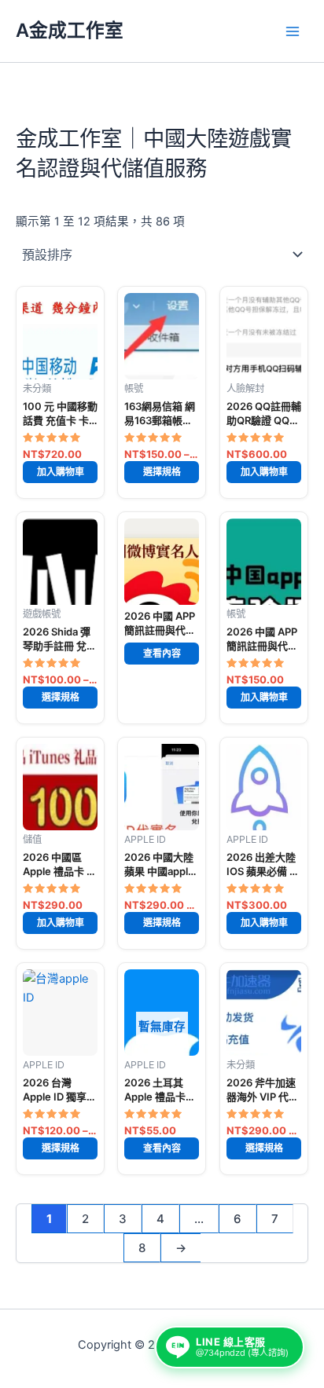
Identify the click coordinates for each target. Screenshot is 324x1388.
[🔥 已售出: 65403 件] (60, 1012)
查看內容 (162, 654)
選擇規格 (162, 472)
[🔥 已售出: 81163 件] (161, 336)
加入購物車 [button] (60, 472)
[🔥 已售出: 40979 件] (263, 561)
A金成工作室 (69, 30)
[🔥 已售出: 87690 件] (60, 336)
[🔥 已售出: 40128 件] (263, 787)
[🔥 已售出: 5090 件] (60, 787)
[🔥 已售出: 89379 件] (60, 561)
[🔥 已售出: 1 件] (161, 561)
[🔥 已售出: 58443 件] (161, 787)
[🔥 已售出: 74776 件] (263, 1012)
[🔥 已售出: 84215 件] (263, 336)
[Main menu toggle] (292, 30)
